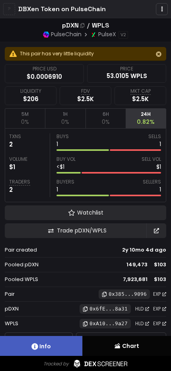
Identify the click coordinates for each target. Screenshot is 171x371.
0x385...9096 (128, 294)
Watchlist (90, 213)
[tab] (25, 118)
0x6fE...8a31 (108, 309)
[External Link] (156, 230)
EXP (157, 294)
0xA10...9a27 (108, 323)
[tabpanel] (85, 165)
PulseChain (66, 34)
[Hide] (158, 54)
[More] (162, 9)
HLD (139, 308)
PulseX (107, 34)
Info (45, 346)
